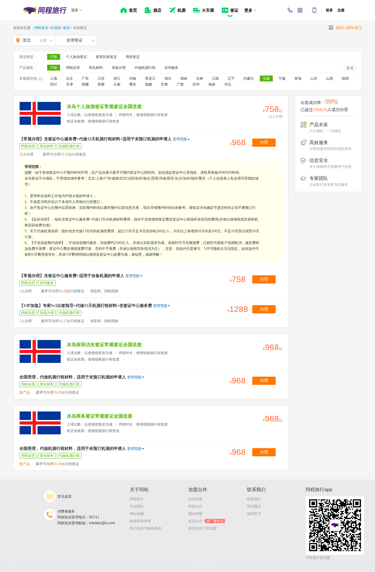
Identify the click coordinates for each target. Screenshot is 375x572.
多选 (349, 68)
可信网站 (137, 506)
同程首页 (41, 28)
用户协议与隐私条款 (145, 528)
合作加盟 (195, 499)
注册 (341, 10)
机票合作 (206, 521)
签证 (66, 28)
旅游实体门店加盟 (202, 528)
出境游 (55, 28)
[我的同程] (300, 10)
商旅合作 (195, 506)
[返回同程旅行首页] (45, 10)
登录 (329, 10)
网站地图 (137, 514)
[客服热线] (290, 10)
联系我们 (254, 499)
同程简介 (137, 499)
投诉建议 (254, 506)
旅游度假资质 (140, 521)
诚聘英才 (254, 514)
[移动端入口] (314, 10)
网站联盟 (195, 514)
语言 (74, 10)
